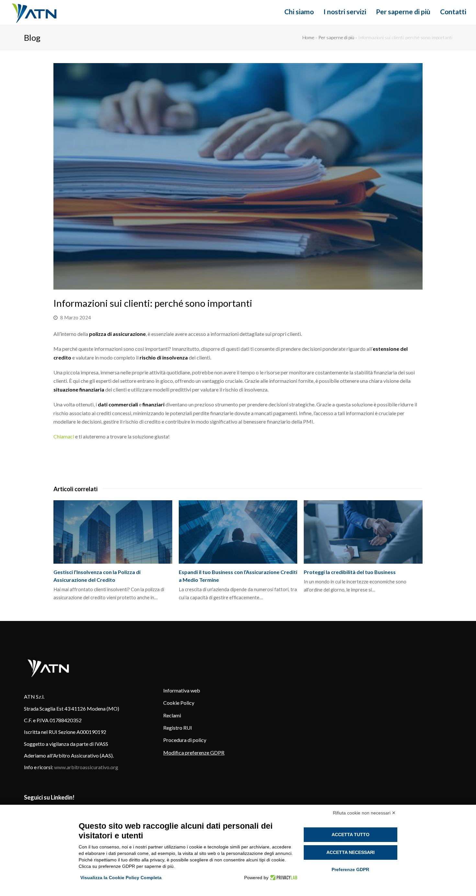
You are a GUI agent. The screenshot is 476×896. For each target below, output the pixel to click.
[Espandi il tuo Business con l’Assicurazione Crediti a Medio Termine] (238, 532)
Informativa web (181, 690)
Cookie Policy (178, 703)
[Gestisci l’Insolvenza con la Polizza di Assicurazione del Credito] (112, 532)
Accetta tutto (350, 834)
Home (308, 37)
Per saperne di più (336, 37)
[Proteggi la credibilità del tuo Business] (363, 532)
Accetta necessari (350, 852)
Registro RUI (177, 728)
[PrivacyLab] (282, 877)
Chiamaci (63, 436)
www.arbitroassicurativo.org (86, 767)
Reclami (172, 715)
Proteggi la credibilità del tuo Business (350, 572)
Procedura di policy (184, 740)
